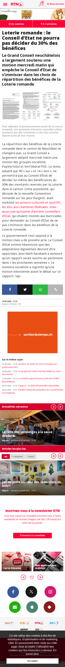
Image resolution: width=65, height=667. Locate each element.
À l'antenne (49, 23)
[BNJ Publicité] (10, 623)
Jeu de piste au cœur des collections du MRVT (31, 484)
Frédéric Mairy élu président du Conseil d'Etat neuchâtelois (32, 391)
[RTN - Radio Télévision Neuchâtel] (39, 623)
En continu (17, 23)
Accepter (32, 661)
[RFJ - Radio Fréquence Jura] (54, 623)
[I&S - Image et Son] (39, 629)
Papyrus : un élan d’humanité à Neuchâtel (30, 385)
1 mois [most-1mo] (31, 456)
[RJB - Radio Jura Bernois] (25, 623)
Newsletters (15, 607)
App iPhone (32, 607)
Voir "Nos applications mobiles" (48, 561)
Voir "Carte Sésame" (17, 561)
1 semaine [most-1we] (17, 456)
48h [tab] (5, 456)
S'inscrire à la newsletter (32, 535)
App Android (49, 607)
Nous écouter (57, 3)
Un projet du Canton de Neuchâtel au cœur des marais (31, 373)
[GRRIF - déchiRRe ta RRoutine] (25, 629)
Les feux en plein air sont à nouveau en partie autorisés (29, 366)
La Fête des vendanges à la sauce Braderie (27, 434)
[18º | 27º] (41, 0)
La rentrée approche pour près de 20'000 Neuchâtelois (30, 380)
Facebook (13, 592)
